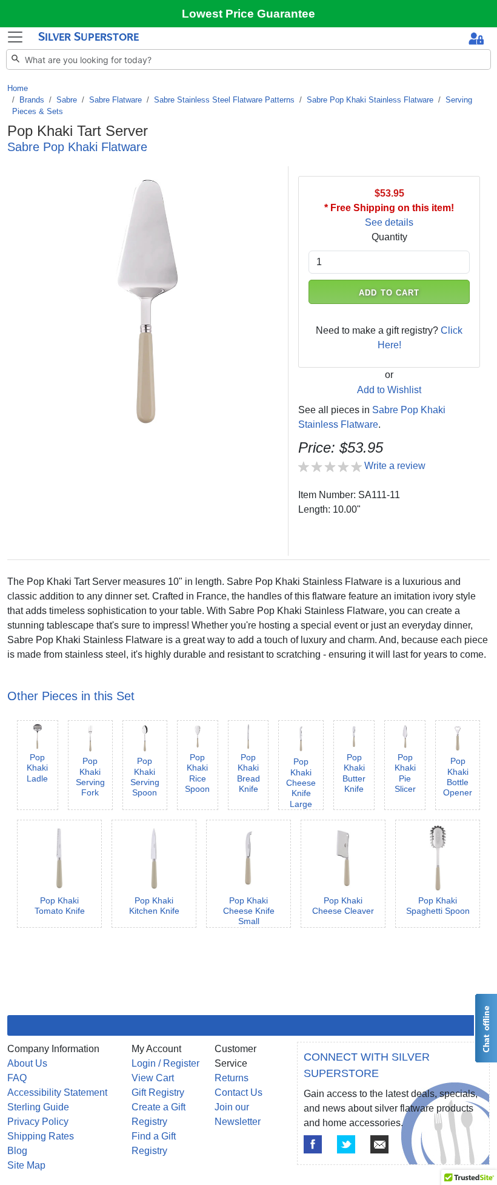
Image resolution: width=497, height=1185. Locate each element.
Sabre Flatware (115, 99)
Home (17, 88)
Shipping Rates (40, 1136)
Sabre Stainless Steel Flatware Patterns (224, 99)
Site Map (26, 1165)
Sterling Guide (38, 1107)
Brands (31, 99)
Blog (17, 1151)
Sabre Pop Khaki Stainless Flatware (370, 99)
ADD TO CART (389, 292)
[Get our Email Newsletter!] (379, 1144)
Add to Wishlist (389, 390)
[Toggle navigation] (15, 36)
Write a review (394, 466)
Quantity (389, 237)
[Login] (476, 39)
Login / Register (165, 1063)
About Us (27, 1063)
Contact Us (238, 1092)
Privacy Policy (37, 1121)
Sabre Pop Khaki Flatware (77, 147)
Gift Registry (158, 1092)
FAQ (17, 1078)
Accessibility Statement (57, 1092)
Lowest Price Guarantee (248, 13)
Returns (231, 1078)
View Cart (153, 1078)
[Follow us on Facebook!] (313, 1144)
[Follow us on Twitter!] (346, 1144)
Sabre (66, 99)
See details (389, 222)
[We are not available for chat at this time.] (485, 1028)
